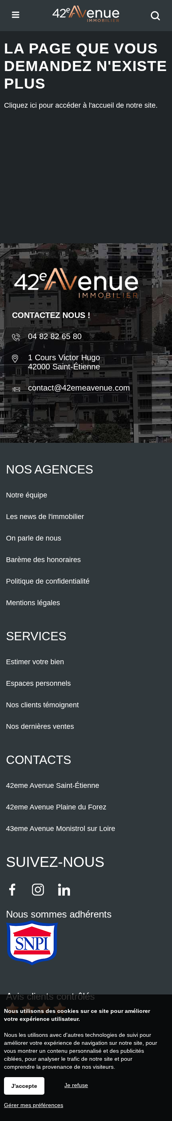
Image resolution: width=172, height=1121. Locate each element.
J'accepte (24, 1086)
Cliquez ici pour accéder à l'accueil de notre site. (81, 105)
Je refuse (76, 1085)
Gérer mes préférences (33, 1105)
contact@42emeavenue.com (79, 387)
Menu (15, 14)
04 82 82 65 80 (55, 336)
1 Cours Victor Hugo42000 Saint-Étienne (64, 362)
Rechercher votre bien (157, 21)
